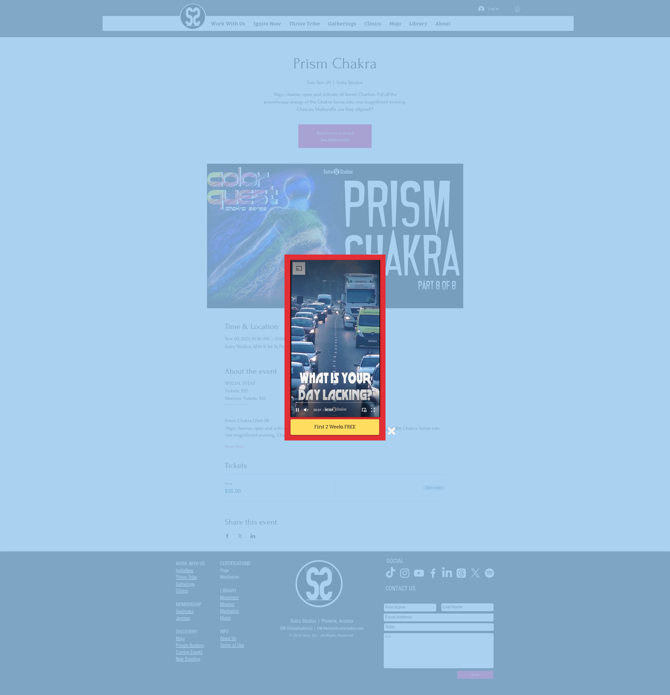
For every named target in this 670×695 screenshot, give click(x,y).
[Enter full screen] (373, 409)
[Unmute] (306, 409)
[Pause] (297, 409)
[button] (391, 431)
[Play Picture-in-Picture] (364, 409)
